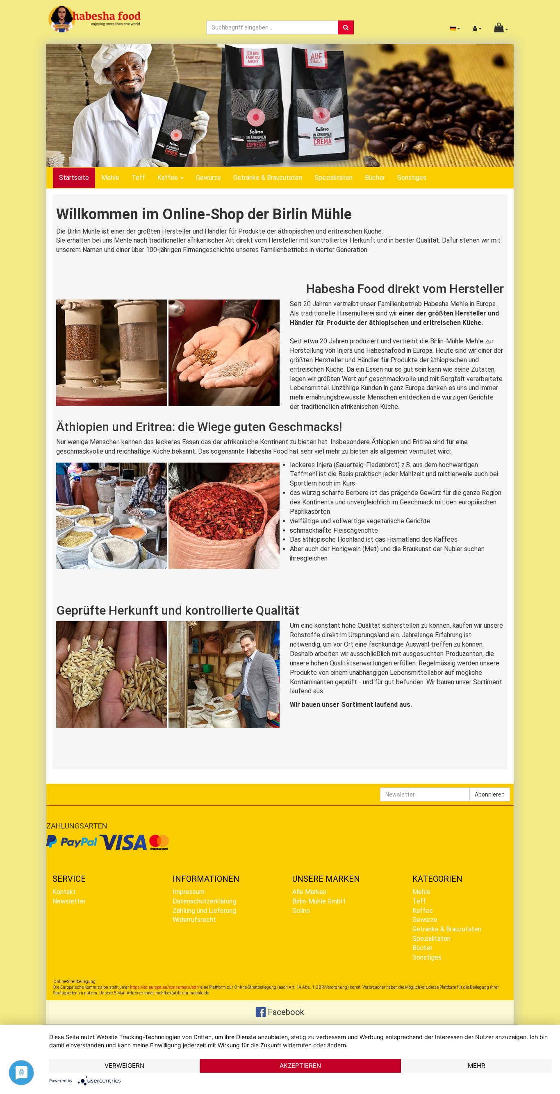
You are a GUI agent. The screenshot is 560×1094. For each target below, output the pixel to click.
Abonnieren (490, 794)
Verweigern (124, 1065)
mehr (476, 1065)
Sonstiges (411, 178)
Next (526, 107)
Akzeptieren (300, 1065)
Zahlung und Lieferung (204, 911)
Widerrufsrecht (194, 920)
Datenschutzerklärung (204, 901)
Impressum (189, 892)
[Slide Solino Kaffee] (280, 106)
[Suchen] (346, 27)
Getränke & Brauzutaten (267, 178)
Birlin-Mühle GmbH (318, 901)
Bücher (375, 178)
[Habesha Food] (94, 19)
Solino (301, 911)
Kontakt (64, 892)
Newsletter (69, 901)
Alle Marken (309, 892)
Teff (138, 178)
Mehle (110, 178)
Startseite (74, 178)
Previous (34, 107)
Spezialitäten (333, 178)
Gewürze (208, 178)
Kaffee (168, 178)
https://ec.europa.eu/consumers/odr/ (165, 987)
